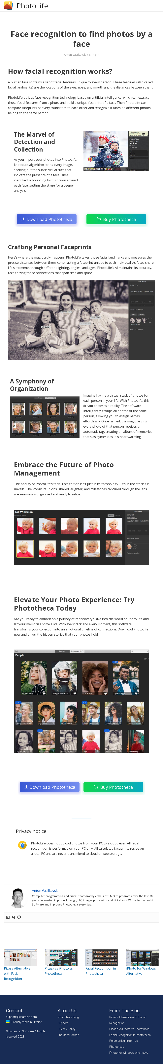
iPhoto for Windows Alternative (128, 1052)
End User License (68, 1035)
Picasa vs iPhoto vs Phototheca (129, 1029)
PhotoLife (32, 5)
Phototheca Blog (68, 1017)
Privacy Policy (66, 1029)
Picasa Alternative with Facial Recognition (17, 973)
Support (63, 1023)
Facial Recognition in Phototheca (130, 1035)
